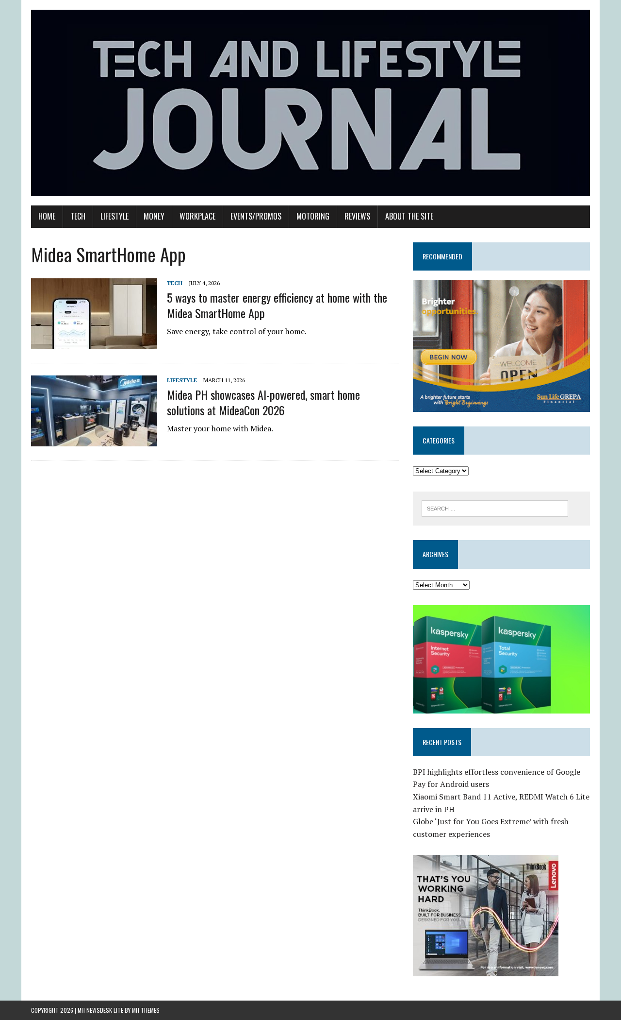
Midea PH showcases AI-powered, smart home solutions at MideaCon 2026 (263, 402)
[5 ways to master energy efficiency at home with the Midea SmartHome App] (94, 343)
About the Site (409, 216)
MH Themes (146, 1010)
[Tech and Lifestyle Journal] (310, 103)
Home (46, 216)
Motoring (312, 216)
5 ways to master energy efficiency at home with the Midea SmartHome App (277, 305)
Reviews (357, 216)
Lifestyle (114, 216)
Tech (77, 216)
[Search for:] (495, 507)
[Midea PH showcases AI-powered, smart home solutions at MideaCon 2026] (94, 440)
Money (154, 216)
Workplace (197, 216)
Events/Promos (255, 216)
